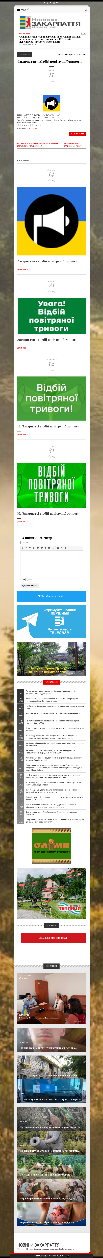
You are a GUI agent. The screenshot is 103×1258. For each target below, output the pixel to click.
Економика (23, 1070)
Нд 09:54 (21, 707)
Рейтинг (82, 54)
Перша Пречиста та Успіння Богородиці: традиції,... (49, 1198)
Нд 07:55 (21, 751)
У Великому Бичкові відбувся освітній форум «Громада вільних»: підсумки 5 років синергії (54, 759)
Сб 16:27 (21, 820)
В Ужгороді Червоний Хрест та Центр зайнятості (39, 1018)
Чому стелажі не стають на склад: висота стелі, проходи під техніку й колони (55, 729)
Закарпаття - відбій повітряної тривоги (47, 261)
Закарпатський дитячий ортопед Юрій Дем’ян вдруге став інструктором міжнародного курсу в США (50, 751)
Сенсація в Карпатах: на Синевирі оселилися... (46, 1174)
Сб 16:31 (21, 813)
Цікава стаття (78, 134)
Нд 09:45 (21, 714)
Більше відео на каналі (54, 937)
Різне (21, 1216)
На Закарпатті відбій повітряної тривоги (48, 426)
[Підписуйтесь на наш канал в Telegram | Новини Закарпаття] (51, 621)
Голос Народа (24, 1042)
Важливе (22, 1169)
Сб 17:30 (21, 798)
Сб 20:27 (21, 767)
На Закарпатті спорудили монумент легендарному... (50, 1150)
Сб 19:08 (21, 783)
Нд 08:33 (21, 744)
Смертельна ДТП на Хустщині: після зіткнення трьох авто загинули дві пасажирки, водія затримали (55, 820)
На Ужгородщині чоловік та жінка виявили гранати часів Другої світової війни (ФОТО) (53, 722)
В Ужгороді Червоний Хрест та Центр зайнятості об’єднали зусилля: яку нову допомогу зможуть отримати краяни (51, 737)
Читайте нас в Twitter (53, 596)
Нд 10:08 (21, 699)
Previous (82, 33)
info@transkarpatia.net (66, 1249)
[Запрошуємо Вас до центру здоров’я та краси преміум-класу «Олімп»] (51, 846)
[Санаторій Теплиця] (51, 893)
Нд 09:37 (21, 722)
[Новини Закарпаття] (51, 23)
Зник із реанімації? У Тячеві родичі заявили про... (48, 1047)
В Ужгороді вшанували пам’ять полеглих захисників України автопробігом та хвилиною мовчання (51, 791)
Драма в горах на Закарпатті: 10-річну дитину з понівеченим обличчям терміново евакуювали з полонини (51, 806)
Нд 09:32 (21, 729)
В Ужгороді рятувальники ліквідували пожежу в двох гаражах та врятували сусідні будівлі (53, 783)
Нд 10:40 (21, 692)
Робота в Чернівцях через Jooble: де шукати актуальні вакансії (53, 713)
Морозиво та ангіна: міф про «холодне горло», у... (48, 1222)
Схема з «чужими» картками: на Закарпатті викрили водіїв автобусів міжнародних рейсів (51, 692)
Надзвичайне (24, 1121)
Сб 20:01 (21, 776)
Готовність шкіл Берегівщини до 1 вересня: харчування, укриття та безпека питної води (54, 798)
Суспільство (33, 128)
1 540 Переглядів (67, 54)
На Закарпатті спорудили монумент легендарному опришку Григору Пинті (55, 707)
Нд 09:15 (21, 737)
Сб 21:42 (21, 759)
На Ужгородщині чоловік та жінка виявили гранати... (50, 1126)
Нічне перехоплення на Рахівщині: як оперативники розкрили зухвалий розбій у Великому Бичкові (52, 699)
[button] (22, 547)
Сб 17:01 (21, 806)
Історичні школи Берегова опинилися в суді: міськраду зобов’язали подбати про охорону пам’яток (50, 38)
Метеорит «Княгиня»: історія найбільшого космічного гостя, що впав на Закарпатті (55, 744)
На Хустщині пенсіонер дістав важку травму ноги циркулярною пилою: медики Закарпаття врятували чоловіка (53, 776)
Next (84, 33)
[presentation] (22, 548)
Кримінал (23, 1093)
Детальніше (22, 269)
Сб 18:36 (21, 791)
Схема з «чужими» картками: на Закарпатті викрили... (51, 1099)
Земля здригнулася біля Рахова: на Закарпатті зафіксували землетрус (51, 813)
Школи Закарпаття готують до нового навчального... (50, 1075)
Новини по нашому (26, 1145)
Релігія (22, 1193)
